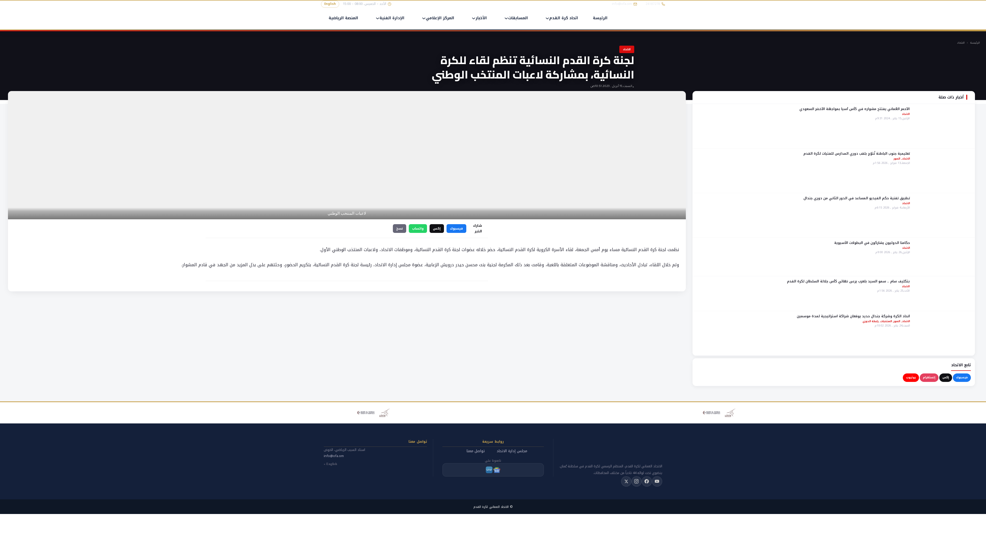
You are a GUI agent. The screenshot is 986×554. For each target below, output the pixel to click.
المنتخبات (886, 321)
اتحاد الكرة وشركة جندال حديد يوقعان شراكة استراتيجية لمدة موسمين (853, 316)
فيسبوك (962, 377)
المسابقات (518, 18)
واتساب (418, 228)
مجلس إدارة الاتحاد (512, 451)
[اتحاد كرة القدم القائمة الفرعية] (547, 18)
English (330, 4)
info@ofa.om (334, 456)
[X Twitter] (626, 481)
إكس (945, 377)
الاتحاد (961, 43)
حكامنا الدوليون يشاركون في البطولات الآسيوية (872, 243)
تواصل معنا (476, 451)
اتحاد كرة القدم (563, 18)
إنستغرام (929, 377)
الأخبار (481, 18)
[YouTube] (657, 481)
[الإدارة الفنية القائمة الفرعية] (378, 18)
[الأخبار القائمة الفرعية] (474, 18)
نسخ (399, 228)
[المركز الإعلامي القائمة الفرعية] (424, 18)
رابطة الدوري (870, 321)
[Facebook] (647, 481)
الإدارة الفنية (392, 18)
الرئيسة (600, 18)
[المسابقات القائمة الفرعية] (506, 18)
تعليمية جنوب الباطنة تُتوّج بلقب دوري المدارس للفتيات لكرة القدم (856, 153)
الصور (897, 158)
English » (330, 464)
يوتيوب (911, 377)
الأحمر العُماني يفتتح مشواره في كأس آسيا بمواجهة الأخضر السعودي (854, 109)
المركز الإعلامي (440, 18)
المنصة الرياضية (343, 18)
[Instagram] (636, 481)
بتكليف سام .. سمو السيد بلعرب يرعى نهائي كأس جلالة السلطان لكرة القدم (848, 281)
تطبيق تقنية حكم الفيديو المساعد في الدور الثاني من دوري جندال (856, 198)
